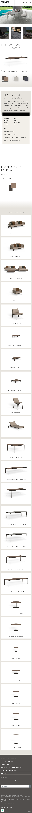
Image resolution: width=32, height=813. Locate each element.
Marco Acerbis (17, 122)
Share (7, 128)
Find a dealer (10, 134)
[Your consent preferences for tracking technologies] (2, 810)
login (4, 777)
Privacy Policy (4, 803)
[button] (27, 3)
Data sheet (9, 131)
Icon (15, 124)
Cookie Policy (11, 803)
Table (15, 120)
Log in (6, 140)
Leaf (15, 118)
